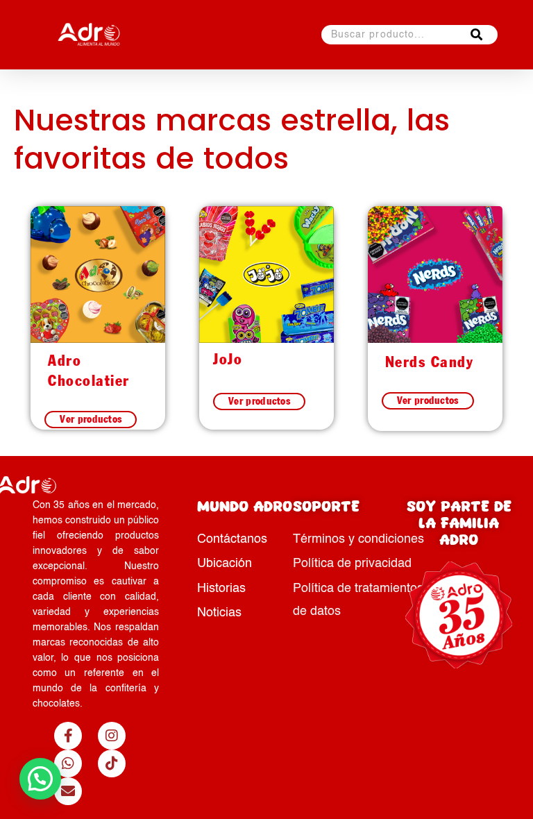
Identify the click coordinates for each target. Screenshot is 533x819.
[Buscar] (476, 34)
